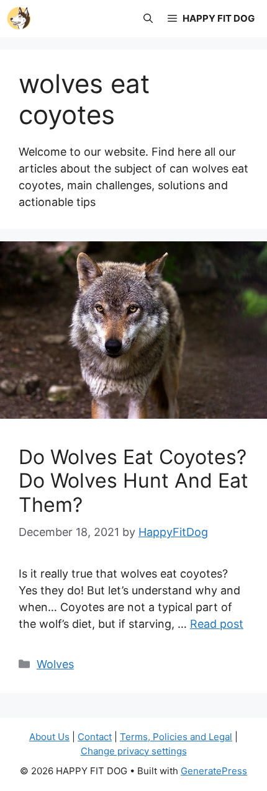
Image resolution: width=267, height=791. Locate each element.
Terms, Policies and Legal (176, 737)
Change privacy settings (134, 751)
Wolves (55, 664)
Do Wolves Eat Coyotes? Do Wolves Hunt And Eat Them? (133, 481)
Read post (216, 623)
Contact (95, 737)
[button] (148, 18)
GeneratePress (214, 771)
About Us (49, 737)
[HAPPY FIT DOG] (19, 18)
